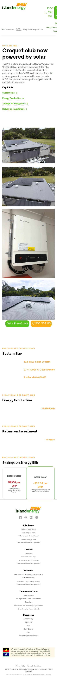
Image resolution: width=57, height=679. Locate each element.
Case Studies (28, 629)
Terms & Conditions (34, 666)
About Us (28, 622)
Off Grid (29, 550)
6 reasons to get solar (28, 539)
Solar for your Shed (28, 533)
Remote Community (28, 557)
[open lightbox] (28, 186)
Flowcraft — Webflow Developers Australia (38, 674)
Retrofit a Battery (28, 578)
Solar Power (28, 526)
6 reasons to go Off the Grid (28, 560)
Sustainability (28, 619)
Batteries (28, 571)
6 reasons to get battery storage (28, 581)
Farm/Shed (28, 553)
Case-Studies (18, 29)
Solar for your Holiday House (29, 536)
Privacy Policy (21, 666)
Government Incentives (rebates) (28, 543)
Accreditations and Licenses (28, 636)
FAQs (28, 632)
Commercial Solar (29, 592)
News (28, 626)
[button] (8, 30)
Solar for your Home (28, 529)
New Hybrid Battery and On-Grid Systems (28, 574)
